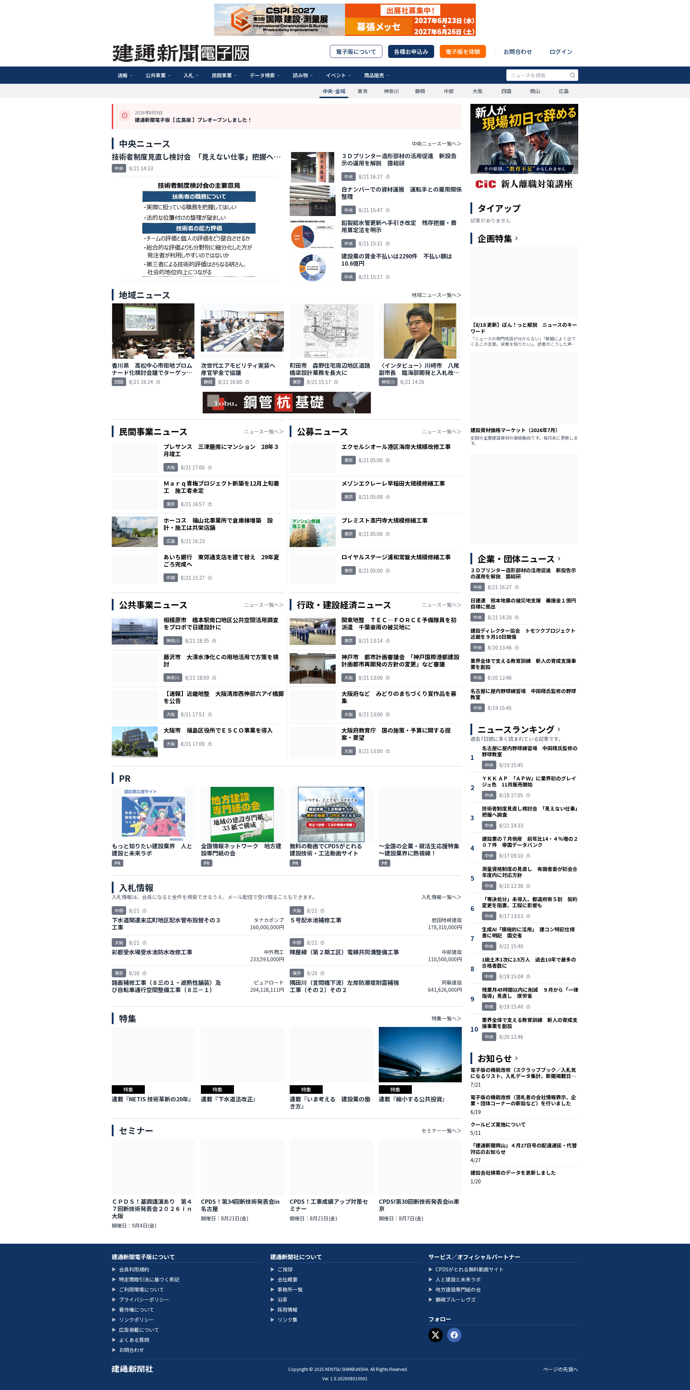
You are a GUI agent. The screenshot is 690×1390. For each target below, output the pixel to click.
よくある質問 (130, 1339)
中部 (449, 91)
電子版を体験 (463, 51)
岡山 (535, 91)
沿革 (279, 1299)
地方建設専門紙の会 (454, 1289)
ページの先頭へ (560, 1369)
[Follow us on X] (435, 1335)
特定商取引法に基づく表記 (145, 1279)
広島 (564, 91)
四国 (506, 91)
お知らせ (495, 1058)
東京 (363, 91)
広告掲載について (135, 1329)
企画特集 (495, 238)
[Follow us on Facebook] (454, 1335)
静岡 (420, 91)
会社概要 (284, 1279)
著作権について (133, 1309)
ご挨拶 (281, 1269)
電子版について (356, 51)
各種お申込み (411, 51)
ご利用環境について (138, 1289)
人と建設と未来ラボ (454, 1279)
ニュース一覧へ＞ (264, 431)
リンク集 (284, 1319)
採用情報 (284, 1309)
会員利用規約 (130, 1269)
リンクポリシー (133, 1319)
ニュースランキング (516, 729)
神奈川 (391, 91)
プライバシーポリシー (140, 1299)
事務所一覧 (286, 1289)
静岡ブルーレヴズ (452, 1299)
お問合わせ (517, 51)
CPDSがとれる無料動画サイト (466, 1269)
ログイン (560, 51)
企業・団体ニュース (516, 558)
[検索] (572, 75)
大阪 (478, 91)
